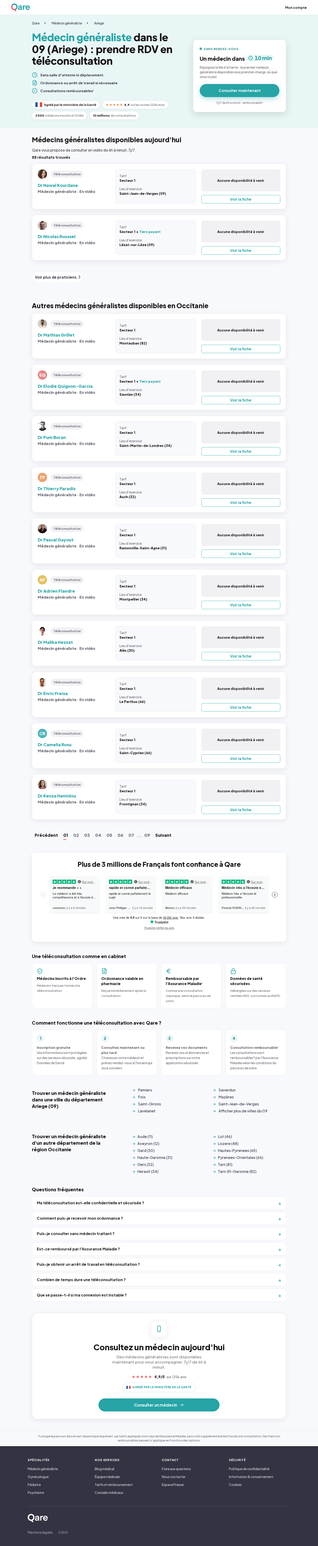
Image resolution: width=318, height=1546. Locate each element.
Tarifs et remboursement (114, 1484)
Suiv (163, 835)
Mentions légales (40, 1532)
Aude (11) (145, 1136)
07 (131, 835)
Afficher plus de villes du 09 (243, 1110)
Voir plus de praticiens (56, 277)
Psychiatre (36, 1492)
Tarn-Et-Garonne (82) (237, 1171)
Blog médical (104, 1469)
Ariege (99, 23)
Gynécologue (38, 1477)
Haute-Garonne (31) (154, 1157)
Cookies (235, 1484)
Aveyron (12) (148, 1143)
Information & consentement (251, 1477)
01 (65, 835)
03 (87, 835)
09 (147, 835)
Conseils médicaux (109, 1492)
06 (120, 835)
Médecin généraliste (67, 23)
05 (109, 835)
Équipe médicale (107, 1477)
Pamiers (145, 1089)
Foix (141, 1096)
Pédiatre (34, 1484)
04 (98, 835)
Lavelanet (147, 1110)
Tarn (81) (225, 1164)
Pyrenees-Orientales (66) (240, 1157)
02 (76, 835)
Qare (36, 23)
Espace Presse (173, 1484)
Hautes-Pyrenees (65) (237, 1150)
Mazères (226, 1096)
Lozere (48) (228, 1143)
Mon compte (296, 7)
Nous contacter (174, 1477)
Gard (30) (146, 1150)
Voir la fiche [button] (240, 199)
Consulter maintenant (240, 90)
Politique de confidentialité (249, 1469)
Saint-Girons (149, 1103)
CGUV (63, 1532)
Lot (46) (225, 1136)
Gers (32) (145, 1164)
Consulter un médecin (155, 1405)
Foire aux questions (176, 1469)
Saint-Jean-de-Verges (239, 1103)
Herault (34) (147, 1171)
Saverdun (227, 1089)
